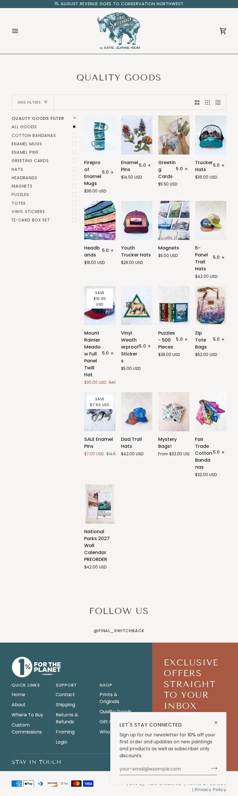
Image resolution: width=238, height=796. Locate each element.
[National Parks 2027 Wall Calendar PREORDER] (100, 503)
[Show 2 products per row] (197, 102)
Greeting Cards (30, 161)
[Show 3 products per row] (207, 102)
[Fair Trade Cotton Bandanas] (210, 411)
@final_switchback (119, 631)
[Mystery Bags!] (174, 411)
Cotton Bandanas (34, 135)
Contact (65, 694)
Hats (17, 169)
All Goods (24, 127)
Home (18, 694)
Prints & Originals (109, 698)
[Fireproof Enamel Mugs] (100, 135)
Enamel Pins (25, 152)
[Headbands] (100, 220)
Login (61, 742)
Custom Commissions (27, 728)
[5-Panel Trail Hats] (210, 220)
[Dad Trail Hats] (136, 411)
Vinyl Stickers (28, 211)
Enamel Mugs (27, 144)
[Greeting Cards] (174, 135)
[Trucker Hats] (210, 135)
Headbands (24, 178)
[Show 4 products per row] (219, 102)
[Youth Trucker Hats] (136, 220)
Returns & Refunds (67, 718)
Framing (65, 732)
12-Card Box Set (31, 220)
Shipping (65, 704)
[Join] (212, 768)
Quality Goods (115, 711)
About (19, 704)
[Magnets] (174, 220)
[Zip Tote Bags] (210, 305)
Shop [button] (106, 685)
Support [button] (66, 685)
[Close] (218, 720)
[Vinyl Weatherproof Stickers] (136, 305)
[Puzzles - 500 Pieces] (174, 305)
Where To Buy (27, 714)
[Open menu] (20, 31)
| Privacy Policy (209, 790)
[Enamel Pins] (136, 135)
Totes (19, 203)
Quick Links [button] (26, 685)
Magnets (22, 186)
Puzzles (20, 194)
